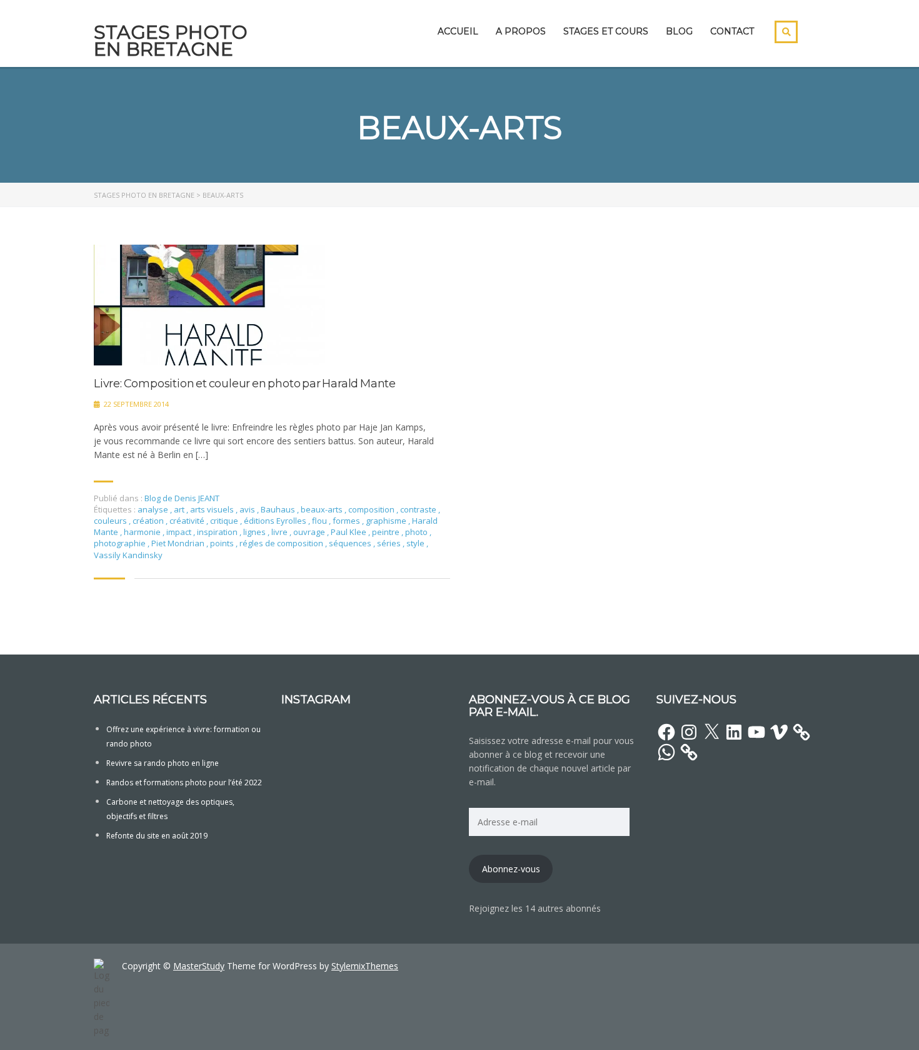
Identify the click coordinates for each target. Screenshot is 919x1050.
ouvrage (310, 532)
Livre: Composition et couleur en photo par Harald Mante (245, 383)
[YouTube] (756, 732)
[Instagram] (689, 732)
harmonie (143, 532)
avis (248, 509)
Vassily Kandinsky (128, 555)
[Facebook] (666, 732)
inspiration (218, 532)
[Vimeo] (779, 732)
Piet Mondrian (178, 543)
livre (280, 532)
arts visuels (213, 509)
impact (179, 532)
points (223, 543)
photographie (121, 543)
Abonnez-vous (511, 869)
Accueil (458, 31)
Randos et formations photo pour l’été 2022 (184, 782)
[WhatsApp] (666, 752)
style (416, 543)
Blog (679, 31)
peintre (386, 532)
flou (320, 520)
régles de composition (282, 543)
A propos (521, 31)
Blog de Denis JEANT (181, 498)
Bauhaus (279, 509)
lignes (255, 532)
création (149, 520)
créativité (187, 520)
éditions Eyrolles (276, 520)
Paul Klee (349, 532)
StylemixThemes (364, 966)
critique (225, 520)
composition (372, 509)
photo (417, 532)
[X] (711, 732)
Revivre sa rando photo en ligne (162, 763)
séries (390, 543)
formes (347, 520)
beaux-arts (322, 509)
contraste (419, 509)
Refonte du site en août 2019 (157, 835)
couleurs (111, 520)
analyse (154, 509)
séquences (351, 543)
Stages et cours (605, 31)
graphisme (387, 520)
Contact (732, 31)
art (180, 509)
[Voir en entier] (209, 305)
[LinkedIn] (734, 732)
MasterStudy (198, 966)
